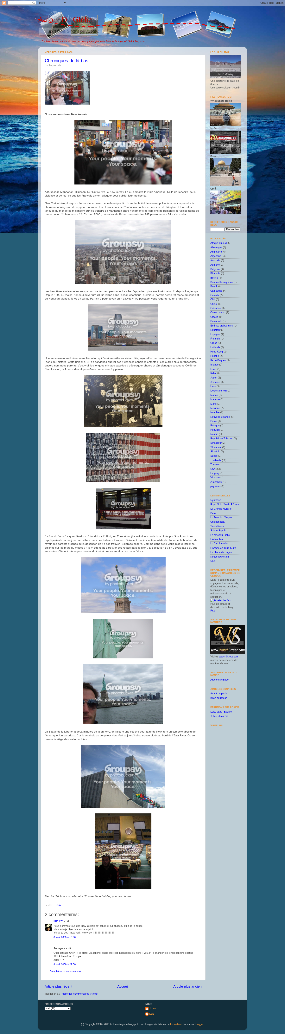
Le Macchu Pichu (220, 535)
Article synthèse (219, 679)
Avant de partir (218, 693)
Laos (213, 386)
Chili (212, 299)
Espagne (215, 334)
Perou (213, 421)
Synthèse (215, 500)
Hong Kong (216, 351)
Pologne (214, 425)
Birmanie (215, 273)
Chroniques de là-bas (66, 60)
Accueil (123, 986)
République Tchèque (221, 438)
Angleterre (216, 251)
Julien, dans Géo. (220, 716)
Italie (213, 373)
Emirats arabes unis (221, 325)
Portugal (215, 430)
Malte (213, 404)
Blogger (199, 1024)
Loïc (151, 1013)
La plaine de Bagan (221, 552)
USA (58, 905)
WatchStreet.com (228, 656)
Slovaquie (215, 447)
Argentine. (216, 256)
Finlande (215, 338)
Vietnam (215, 477)
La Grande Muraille (220, 508)
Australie (215, 260)
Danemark (216, 321)
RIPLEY (58, 921)
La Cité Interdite (219, 543)
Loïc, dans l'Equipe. (221, 711)
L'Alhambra (216, 539)
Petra (213, 513)
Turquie (214, 464)
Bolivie (214, 277)
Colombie (215, 308)
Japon (213, 377)
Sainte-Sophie (218, 530)
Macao (214, 395)
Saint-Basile (217, 526)
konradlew (175, 1024)
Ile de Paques (218, 360)
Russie (214, 434)
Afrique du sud (218, 243)
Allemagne (216, 247)
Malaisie (215, 399)
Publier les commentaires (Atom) (79, 993)
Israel (213, 369)
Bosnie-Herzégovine (221, 282)
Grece (213, 343)
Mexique (215, 408)
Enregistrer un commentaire (65, 971)
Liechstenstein (218, 390)
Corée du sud (217, 312)
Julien (152, 1008)
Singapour (216, 443)
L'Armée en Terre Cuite (223, 548)
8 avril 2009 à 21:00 (65, 964)
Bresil (213, 286)
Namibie (214, 412)
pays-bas (215, 486)
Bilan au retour (218, 698)
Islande (214, 364)
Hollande (215, 347)
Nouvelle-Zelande (220, 417)
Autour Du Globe (65, 19)
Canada (214, 295)
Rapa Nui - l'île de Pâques (224, 504)
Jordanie (215, 382)
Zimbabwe (216, 482)
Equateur (215, 330)
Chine (213, 304)
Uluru (213, 561)
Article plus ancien (187, 986)
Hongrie (214, 356)
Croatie (214, 317)
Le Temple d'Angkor (221, 517)
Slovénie (215, 451)
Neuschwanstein (219, 556)
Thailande (215, 460)
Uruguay (215, 473)
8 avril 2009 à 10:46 (65, 937)
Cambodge (216, 290)
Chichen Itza (217, 521)
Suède (214, 456)
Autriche (215, 264)
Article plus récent (58, 986)
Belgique (215, 269)
